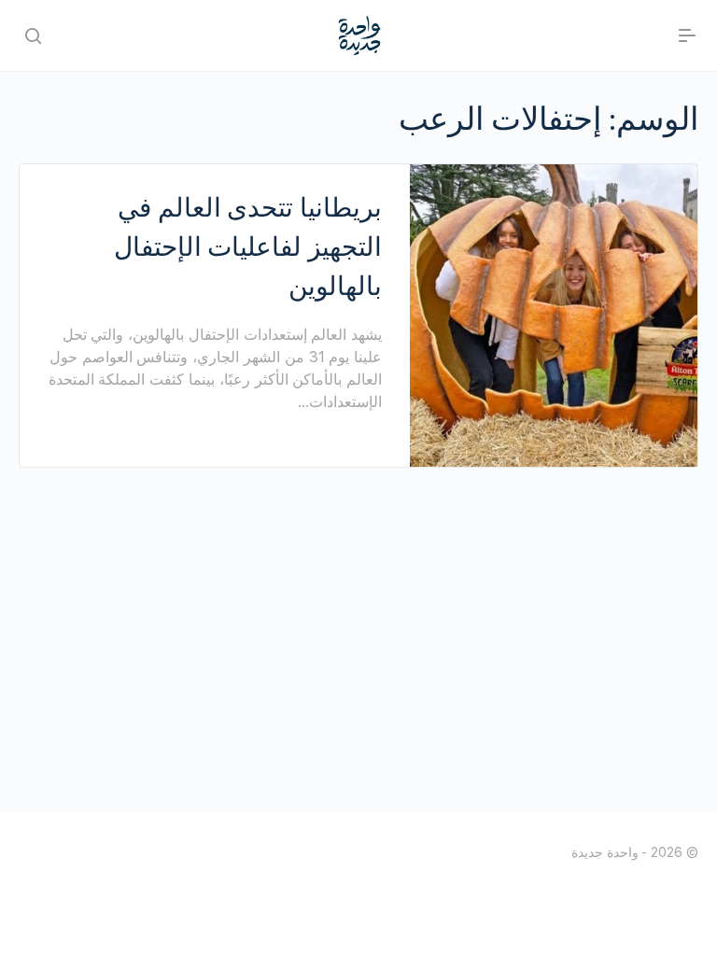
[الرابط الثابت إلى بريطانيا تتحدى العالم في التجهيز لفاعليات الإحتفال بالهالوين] (553, 315)
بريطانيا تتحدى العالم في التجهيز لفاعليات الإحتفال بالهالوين (248, 246)
